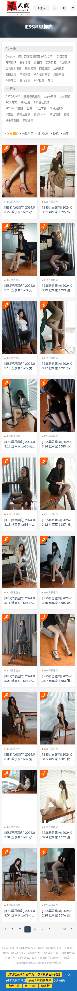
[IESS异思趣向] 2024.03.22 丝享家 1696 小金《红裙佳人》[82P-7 (19, 212)
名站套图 (25, 80)
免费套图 (62, 56)
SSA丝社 (25, 102)
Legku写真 (50, 96)
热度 (66, 133)
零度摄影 (27, 120)
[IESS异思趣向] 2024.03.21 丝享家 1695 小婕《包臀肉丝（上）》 (57, 212)
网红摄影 (44, 68)
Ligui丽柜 (65, 96)
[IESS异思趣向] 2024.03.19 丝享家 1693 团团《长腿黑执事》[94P (57, 290)
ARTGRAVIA (13, 96)
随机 (56, 133)
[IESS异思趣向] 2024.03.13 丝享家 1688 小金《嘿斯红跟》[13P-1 (19, 525)
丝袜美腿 (58, 68)
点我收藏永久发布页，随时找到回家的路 (34, 974)
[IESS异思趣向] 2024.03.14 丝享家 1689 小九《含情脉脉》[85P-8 (57, 446)
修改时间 (27, 133)
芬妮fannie (40, 114)
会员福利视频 (14, 68)
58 (64, 929)
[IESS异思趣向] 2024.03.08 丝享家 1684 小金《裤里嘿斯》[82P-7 (19, 681)
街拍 (66, 114)
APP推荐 (39, 80)
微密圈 (38, 62)
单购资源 (25, 74)
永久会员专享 (42, 74)
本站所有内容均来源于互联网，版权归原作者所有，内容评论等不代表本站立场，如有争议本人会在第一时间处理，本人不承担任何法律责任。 (38, 953)
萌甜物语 (55, 114)
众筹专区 (11, 80)
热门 (50, 80)
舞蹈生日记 (23, 114)
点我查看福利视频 (39, 980)
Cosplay (10, 56)
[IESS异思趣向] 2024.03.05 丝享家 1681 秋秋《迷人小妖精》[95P (57, 759)
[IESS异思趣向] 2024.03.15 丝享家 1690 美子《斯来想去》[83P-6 (19, 446)
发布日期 (12, 133)
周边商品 (58, 74)
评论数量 (43, 133)
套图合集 (11, 74)
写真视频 (11, 62)
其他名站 (25, 62)
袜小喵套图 (12, 120)
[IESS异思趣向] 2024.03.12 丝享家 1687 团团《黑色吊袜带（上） (57, 525)
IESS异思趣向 (32, 96)
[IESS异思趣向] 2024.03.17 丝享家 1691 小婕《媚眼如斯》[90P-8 (57, 368)
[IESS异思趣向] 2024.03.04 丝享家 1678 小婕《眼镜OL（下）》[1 (19, 916)
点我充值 (14, 986)
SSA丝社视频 (41, 102)
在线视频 (65, 62)
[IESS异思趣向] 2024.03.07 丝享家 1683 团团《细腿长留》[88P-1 (57, 681)
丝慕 (29, 108)
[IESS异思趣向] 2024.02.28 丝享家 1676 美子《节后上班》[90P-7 (57, 916)
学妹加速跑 (56, 108)
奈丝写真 (41, 108)
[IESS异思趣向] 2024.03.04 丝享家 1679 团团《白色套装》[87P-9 (57, 837)
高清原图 (50, 62)
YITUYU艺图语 (14, 108)
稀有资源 (30, 68)
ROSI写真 (11, 102)
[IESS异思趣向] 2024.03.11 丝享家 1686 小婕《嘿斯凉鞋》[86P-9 (19, 603)
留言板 (45, 986)
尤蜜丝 (10, 114)
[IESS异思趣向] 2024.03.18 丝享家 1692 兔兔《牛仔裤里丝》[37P (19, 368)
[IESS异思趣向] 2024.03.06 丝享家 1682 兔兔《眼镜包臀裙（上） (19, 759)
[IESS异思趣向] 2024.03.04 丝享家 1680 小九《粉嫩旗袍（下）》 (19, 837)
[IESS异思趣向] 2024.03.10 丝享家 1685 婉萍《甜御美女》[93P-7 (57, 603)
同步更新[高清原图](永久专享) (35, 56)
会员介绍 (30, 986)
